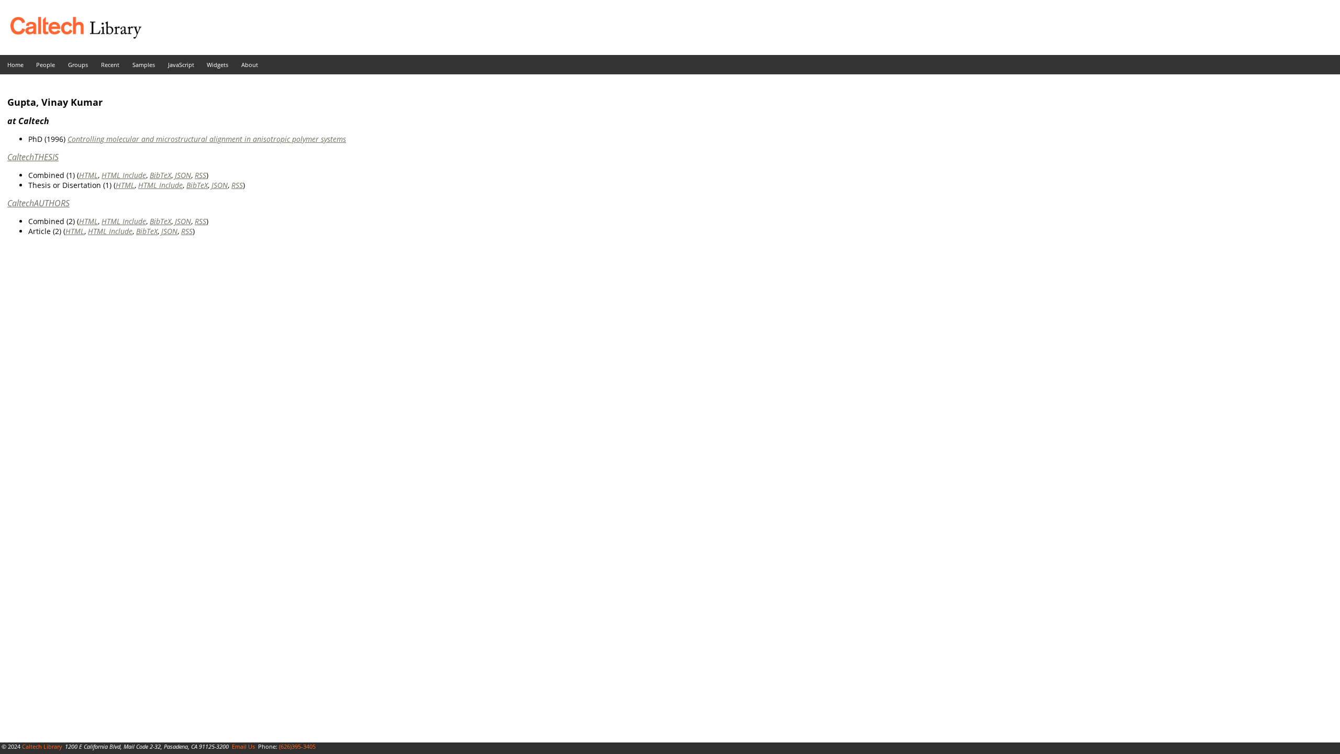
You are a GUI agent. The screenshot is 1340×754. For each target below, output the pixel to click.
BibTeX (160, 175)
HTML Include (124, 175)
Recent (110, 65)
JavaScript (181, 65)
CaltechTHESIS (33, 157)
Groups (78, 65)
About (249, 65)
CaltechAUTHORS (38, 203)
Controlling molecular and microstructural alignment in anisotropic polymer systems (207, 139)
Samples (143, 65)
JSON (183, 175)
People (45, 65)
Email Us (243, 746)
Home (15, 65)
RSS (200, 175)
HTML (88, 175)
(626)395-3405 (297, 746)
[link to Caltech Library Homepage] (70, 36)
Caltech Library (42, 746)
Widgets (217, 65)
